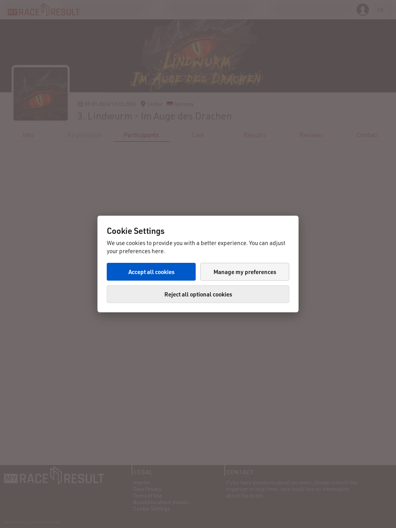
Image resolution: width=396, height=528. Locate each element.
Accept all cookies (151, 272)
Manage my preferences (244, 272)
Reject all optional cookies (198, 294)
